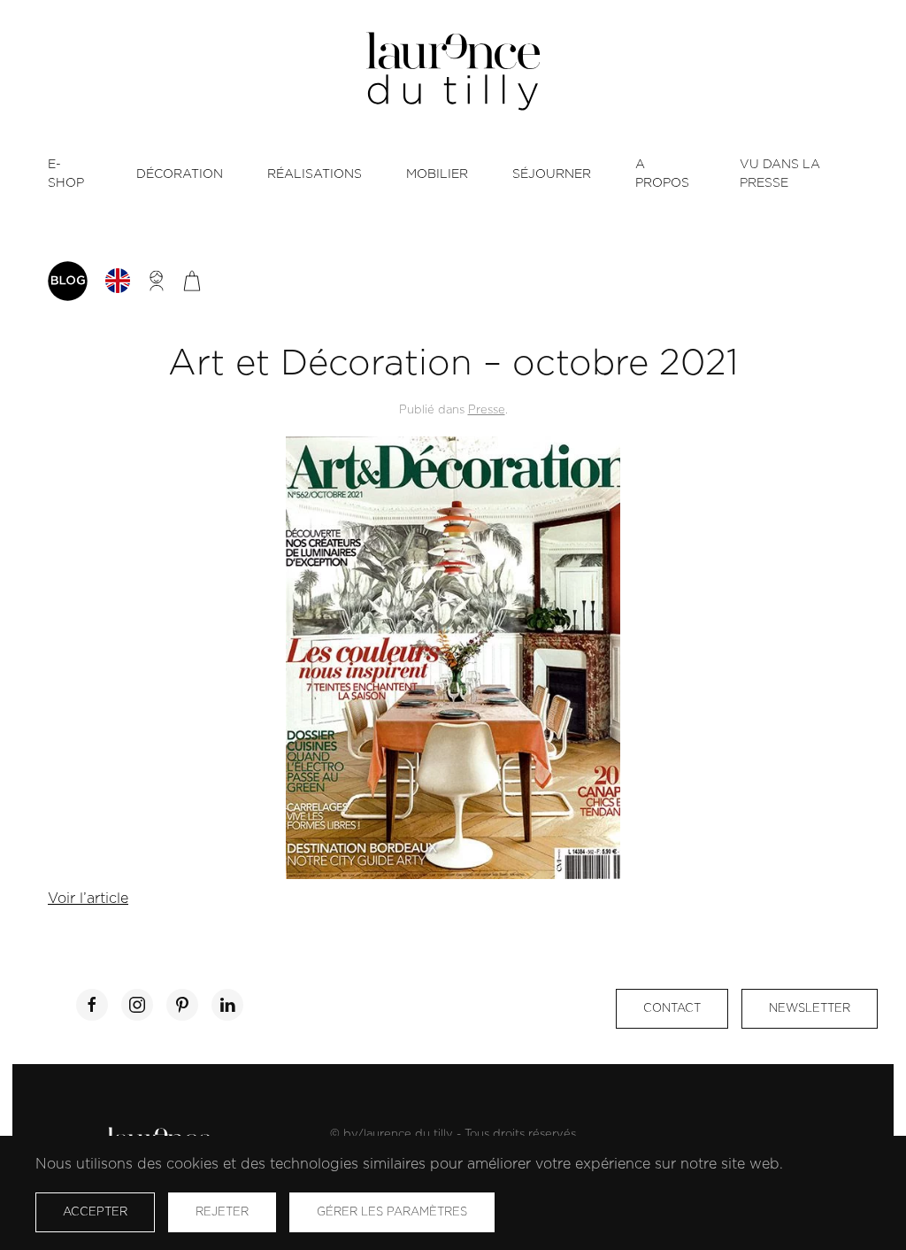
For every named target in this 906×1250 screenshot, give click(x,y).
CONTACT (672, 1009)
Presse (486, 410)
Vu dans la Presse (780, 173)
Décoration (179, 174)
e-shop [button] (66, 173)
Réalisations (314, 174)
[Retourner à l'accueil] (453, 71)
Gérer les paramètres (392, 1212)
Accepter (95, 1212)
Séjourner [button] (551, 174)
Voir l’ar (74, 898)
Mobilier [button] (437, 174)
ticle (114, 898)
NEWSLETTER (809, 1009)
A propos (662, 173)
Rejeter (222, 1212)
